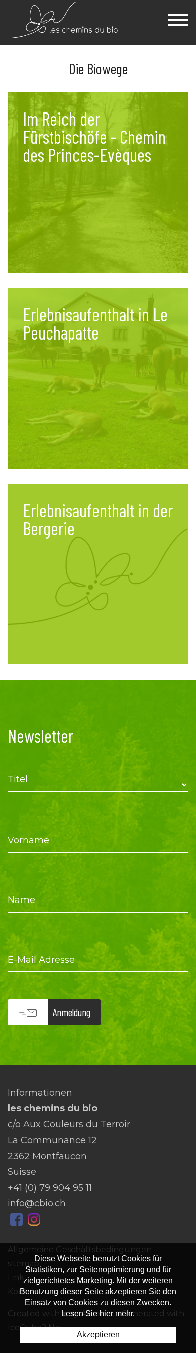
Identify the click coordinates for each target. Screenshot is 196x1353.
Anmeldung (71, 1012)
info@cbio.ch (37, 1203)
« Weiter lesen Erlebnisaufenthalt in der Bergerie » (98, 574)
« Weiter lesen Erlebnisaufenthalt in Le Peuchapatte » (98, 378)
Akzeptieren (98, 1334)
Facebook (16, 1219)
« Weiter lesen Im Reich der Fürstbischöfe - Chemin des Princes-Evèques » (98, 182)
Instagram (34, 1219)
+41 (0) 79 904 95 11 (50, 1187)
